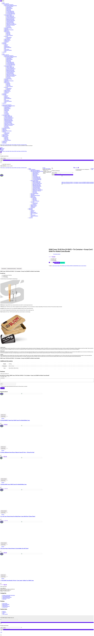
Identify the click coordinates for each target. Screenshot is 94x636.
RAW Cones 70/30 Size (66, 265)
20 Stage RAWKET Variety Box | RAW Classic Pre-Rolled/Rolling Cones (15, 420)
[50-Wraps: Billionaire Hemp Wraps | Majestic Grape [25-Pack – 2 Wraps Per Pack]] (21, 425)
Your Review (2, 377)
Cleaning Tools (6, 40)
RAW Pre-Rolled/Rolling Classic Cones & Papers (78, 265)
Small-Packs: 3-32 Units (10, 23)
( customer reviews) (56, 254)
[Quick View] (7, 416)
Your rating (2, 376)
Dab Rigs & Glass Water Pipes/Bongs (8, 595)
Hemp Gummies (7, 90)
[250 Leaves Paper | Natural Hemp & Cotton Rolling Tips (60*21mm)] (21, 521)
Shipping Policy (6, 46)
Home (3, 2)
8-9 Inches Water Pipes (10, 63)
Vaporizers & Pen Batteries (8, 4)
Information (4, 43)
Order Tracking (5, 614)
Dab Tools (6, 36)
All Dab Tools (8, 38)
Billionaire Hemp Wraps (10, 19)
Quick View (3, 416)
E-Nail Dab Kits (9, 37)
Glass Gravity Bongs (9, 6)
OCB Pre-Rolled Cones (10, 16)
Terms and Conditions (8, 50)
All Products (4, 42)
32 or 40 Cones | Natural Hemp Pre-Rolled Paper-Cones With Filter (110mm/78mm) (17, 516)
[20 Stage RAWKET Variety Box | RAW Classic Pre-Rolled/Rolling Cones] (21, 393)
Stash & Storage (7, 31)
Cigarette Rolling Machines (8, 29)
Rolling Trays (6, 30)
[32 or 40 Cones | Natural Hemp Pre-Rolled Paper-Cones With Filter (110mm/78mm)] (21, 489)
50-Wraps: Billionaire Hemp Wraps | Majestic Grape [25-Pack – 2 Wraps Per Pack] (17, 452)
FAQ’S (5, 51)
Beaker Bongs (8, 10)
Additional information (11, 268)
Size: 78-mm (6, 126)
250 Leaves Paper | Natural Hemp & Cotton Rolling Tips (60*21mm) (14, 548)
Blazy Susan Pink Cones (10, 18)
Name (1, 383)
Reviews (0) (19, 268)
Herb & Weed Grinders (8, 27)
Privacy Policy (6, 49)
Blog (5, 48)
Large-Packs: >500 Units (10, 25)
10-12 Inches (6, 113)
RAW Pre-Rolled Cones (10, 15)
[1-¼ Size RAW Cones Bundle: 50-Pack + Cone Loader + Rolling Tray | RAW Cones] (21, 553)
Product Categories (5, 3)
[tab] (4, 268)
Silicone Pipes (8, 9)
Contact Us (6, 44)
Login (92, 169)
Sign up (92, 168)
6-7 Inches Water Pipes (10, 11)
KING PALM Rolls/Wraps (10, 20)
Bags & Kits (8, 33)
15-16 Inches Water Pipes (10, 13)
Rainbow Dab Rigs (9, 8)
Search (2, 160)
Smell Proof (8, 32)
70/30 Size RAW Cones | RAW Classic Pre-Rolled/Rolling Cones (13, 484)
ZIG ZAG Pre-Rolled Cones (10, 17)
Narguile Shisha (8, 7)
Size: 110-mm (8, 26)
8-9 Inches (6, 112)
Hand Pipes (6, 28)
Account (1, 150)
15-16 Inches (6, 114)
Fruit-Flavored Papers (10, 22)
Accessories (6, 41)
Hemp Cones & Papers (8, 14)
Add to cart (57, 262)
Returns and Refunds (7, 47)
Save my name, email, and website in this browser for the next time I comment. (14, 386)
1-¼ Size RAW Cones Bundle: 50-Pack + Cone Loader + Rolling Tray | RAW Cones (17, 580)
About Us (6, 45)
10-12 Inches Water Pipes (10, 12)
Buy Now (62, 262)
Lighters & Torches (7, 39)
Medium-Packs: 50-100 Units (11, 24)
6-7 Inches (6, 111)
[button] (76, 167)
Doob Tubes (8, 34)
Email (1, 384)
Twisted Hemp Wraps (10, 21)
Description (4, 268)
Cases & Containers (9, 35)
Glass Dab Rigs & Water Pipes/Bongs (10, 5)
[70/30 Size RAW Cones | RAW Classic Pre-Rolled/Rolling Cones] (21, 457)
